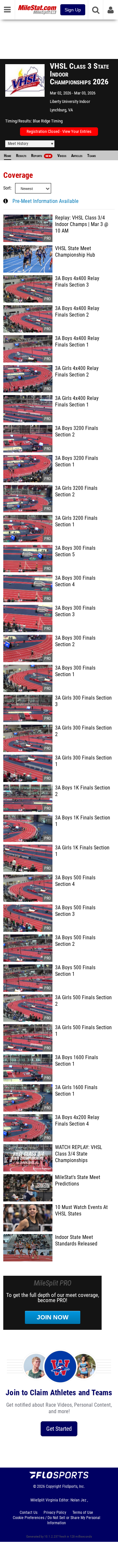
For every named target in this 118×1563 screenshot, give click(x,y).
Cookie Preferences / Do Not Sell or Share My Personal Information (56, 1520)
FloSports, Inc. (73, 1486)
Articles (76, 155)
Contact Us (28, 1512)
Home (7, 155)
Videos (61, 155)
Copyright (53, 1486)
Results (21, 155)
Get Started (59, 1428)
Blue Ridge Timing (48, 121)
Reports (41, 155)
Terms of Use (82, 1512)
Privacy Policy (55, 1512)
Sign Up (73, 9)
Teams (91, 155)
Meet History (18, 143)
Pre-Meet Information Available (45, 201)
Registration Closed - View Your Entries (59, 131)
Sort (6, 188)
